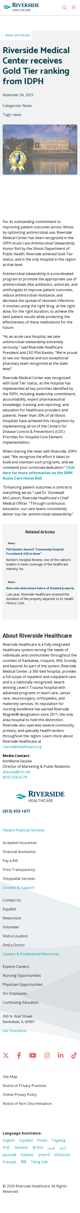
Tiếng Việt (39, 1161)
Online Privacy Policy (20, 1094)
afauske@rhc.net (17, 771)
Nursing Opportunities (22, 975)
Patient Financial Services (23, 830)
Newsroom (12, 918)
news (17, 114)
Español (9, 909)
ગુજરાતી (44, 1154)
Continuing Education (21, 1002)
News (27, 105)
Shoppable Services (19, 878)
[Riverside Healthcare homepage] (32, 8)
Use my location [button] (18, 20)
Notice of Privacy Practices (24, 1085)
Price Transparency (19, 869)
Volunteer (11, 927)
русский (9, 1154)
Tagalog (59, 1140)
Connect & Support (18, 887)
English (9, 1140)
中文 (6, 1147)
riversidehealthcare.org (22, 746)
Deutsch (21, 1147)
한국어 (37, 1147)
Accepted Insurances (20, 842)
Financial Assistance (19, 851)
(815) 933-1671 (16, 811)
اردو (63, 1147)
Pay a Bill (10, 860)
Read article (40, 558)
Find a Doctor (14, 944)
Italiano (27, 1154)
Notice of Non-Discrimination (27, 1103)
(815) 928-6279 (15, 777)
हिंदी (23, 1161)
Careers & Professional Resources (31, 953)
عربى (52, 1147)
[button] (74, 7)
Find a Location (15, 936)
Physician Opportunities (23, 984)
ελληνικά (62, 1154)
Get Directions (14, 1030)
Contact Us (12, 900)
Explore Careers (16, 966)
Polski (42, 1140)
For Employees (15, 993)
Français (9, 1161)
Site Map (10, 1076)
